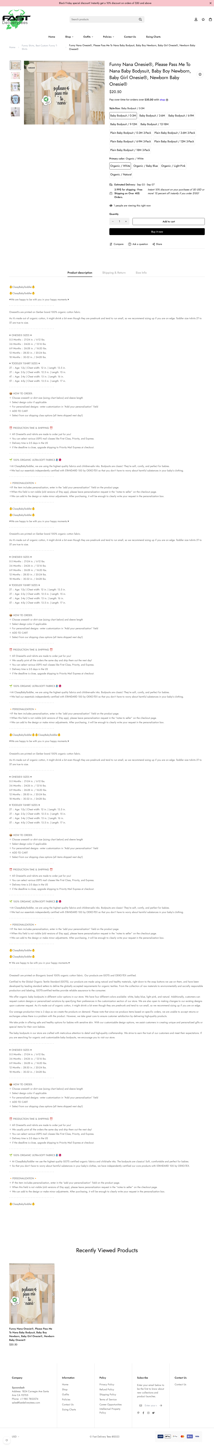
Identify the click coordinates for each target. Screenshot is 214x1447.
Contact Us (130, 37)
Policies (107, 37)
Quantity (114, 214)
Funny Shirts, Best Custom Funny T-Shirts (39, 47)
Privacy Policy (106, 1384)
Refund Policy (106, 1389)
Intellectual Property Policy (109, 1410)
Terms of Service (108, 1399)
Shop (68, 37)
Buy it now (157, 231)
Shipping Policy (107, 1394)
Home (51, 37)
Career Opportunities (110, 1404)
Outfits (87, 37)
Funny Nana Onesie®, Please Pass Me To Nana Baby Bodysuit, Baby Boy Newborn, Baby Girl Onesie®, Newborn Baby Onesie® (31, 1334)
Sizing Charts (153, 37)
